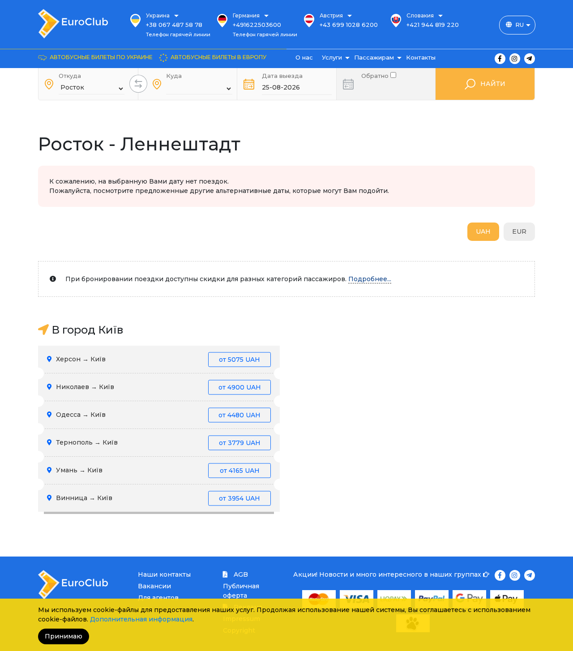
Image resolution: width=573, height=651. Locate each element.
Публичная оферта (241, 591)
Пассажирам (374, 57)
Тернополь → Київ (157, 442)
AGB (240, 574)
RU (519, 24)
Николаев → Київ (157, 387)
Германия (246, 15)
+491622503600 (257, 24)
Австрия (331, 15)
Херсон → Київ (157, 359)
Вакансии (154, 586)
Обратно (375, 75)
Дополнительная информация (141, 619)
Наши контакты (164, 574)
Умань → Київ (157, 470)
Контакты (421, 57)
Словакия (420, 15)
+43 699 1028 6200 (349, 24)
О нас (304, 57)
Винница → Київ (157, 498)
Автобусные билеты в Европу (218, 57)
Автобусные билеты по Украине (101, 57)
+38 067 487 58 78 (174, 24)
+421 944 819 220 (432, 24)
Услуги (332, 57)
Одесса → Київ (157, 415)
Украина (158, 15)
